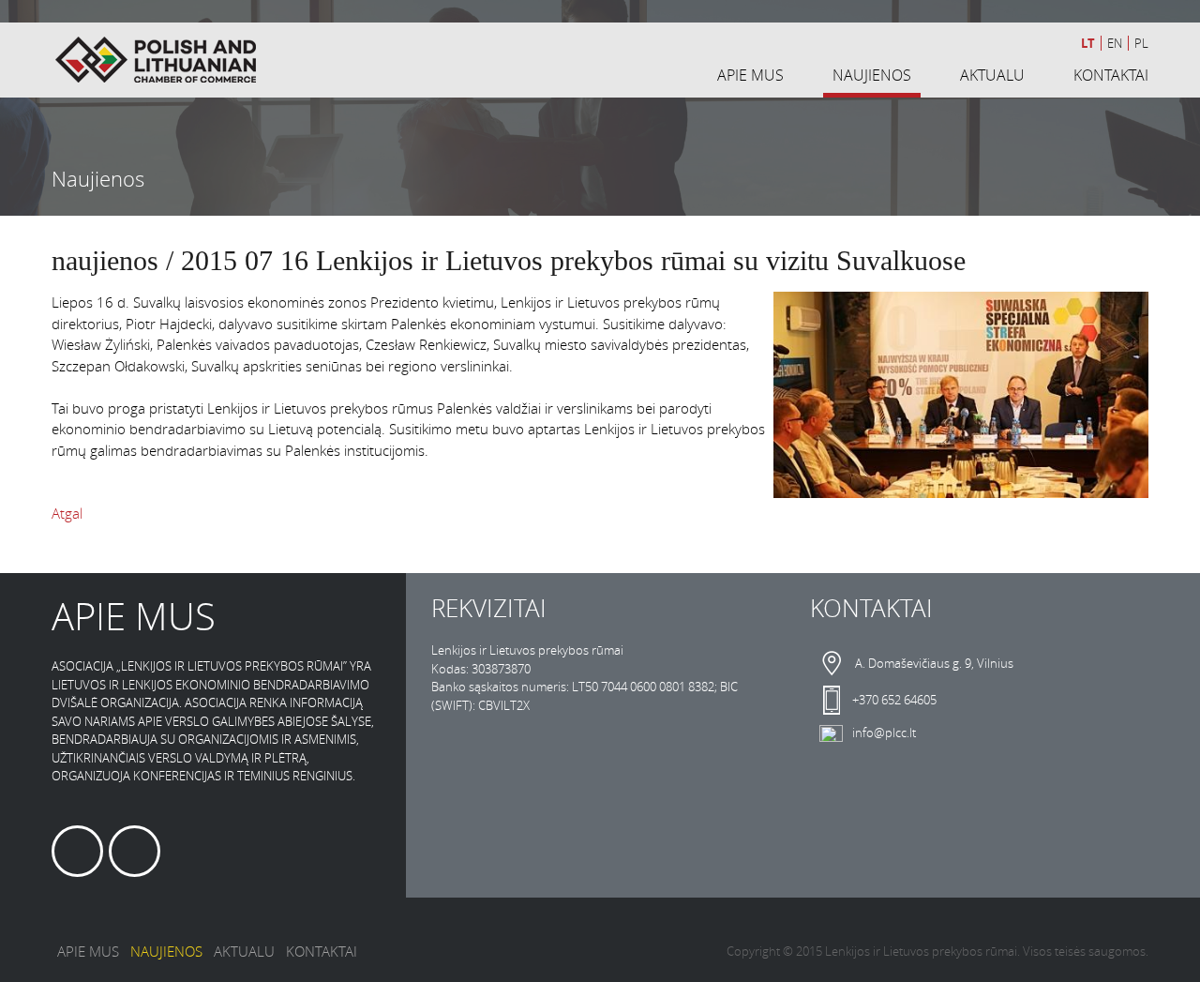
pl (1141, 43)
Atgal (67, 513)
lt (1088, 43)
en (1114, 43)
